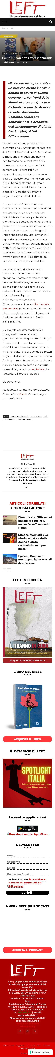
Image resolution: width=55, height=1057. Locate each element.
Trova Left (31, 1046)
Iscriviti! (27, 893)
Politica (29, 53)
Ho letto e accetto (26, 882)
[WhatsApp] (25, 73)
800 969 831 (24, 1012)
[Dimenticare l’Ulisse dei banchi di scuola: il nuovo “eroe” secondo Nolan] (10, 520)
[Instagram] (27, 1031)
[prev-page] (4, 570)
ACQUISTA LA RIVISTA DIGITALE (27, 660)
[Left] (27, 9)
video (21, 394)
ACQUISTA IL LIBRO (27, 739)
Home (3, 28)
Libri (39, 1046)
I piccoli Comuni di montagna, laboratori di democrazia (35, 559)
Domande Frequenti (27, 1048)
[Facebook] (7, 73)
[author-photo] (27, 460)
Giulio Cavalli (9, 62)
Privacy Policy (27, 1026)
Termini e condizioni (27, 1023)
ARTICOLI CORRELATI (28, 503)
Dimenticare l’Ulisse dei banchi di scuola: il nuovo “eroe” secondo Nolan (35, 522)
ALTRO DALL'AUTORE (27, 508)
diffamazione (36, 416)
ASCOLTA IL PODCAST (27, 950)
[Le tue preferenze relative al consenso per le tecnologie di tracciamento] (40, 1052)
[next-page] (9, 570)
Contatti (46, 1046)
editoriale (38, 369)
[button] (4, 22)
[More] (35, 73)
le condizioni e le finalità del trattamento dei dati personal (26, 882)
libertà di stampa (24, 419)
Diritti (11, 28)
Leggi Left (20, 1046)
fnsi (45, 416)
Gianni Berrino (9, 419)
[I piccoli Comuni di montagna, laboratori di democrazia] (10, 559)
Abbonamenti (8, 1046)
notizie (22, 53)
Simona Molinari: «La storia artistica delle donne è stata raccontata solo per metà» (33, 541)
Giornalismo (13, 53)
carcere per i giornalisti (19, 416)
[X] (16, 73)
